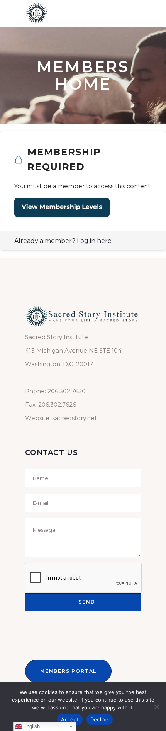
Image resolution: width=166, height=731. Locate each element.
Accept (70, 719)
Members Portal (68, 671)
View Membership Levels (62, 207)
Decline (99, 719)
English (31, 726)
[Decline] (156, 707)
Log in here (94, 240)
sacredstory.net (74, 418)
